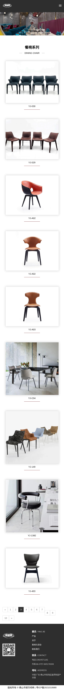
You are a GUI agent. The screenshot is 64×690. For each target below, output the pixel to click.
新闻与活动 (36, 645)
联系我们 (35, 649)
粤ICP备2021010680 (46, 687)
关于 (34, 640)
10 (6, 618)
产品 (34, 636)
